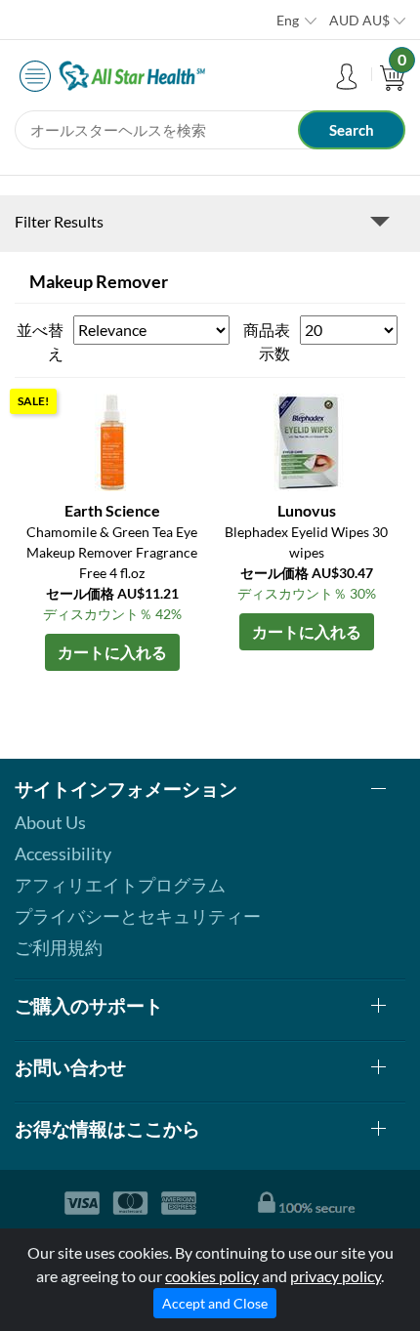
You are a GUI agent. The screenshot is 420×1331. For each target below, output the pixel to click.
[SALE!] (112, 440)
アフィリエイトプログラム (120, 884)
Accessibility (63, 853)
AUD (359, 20)
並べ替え (40, 341)
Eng (287, 20)
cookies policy (212, 1276)
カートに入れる (112, 652)
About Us (50, 822)
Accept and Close (215, 1303)
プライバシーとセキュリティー (138, 916)
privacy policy (335, 1276)
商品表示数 (266, 341)
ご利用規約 (59, 947)
